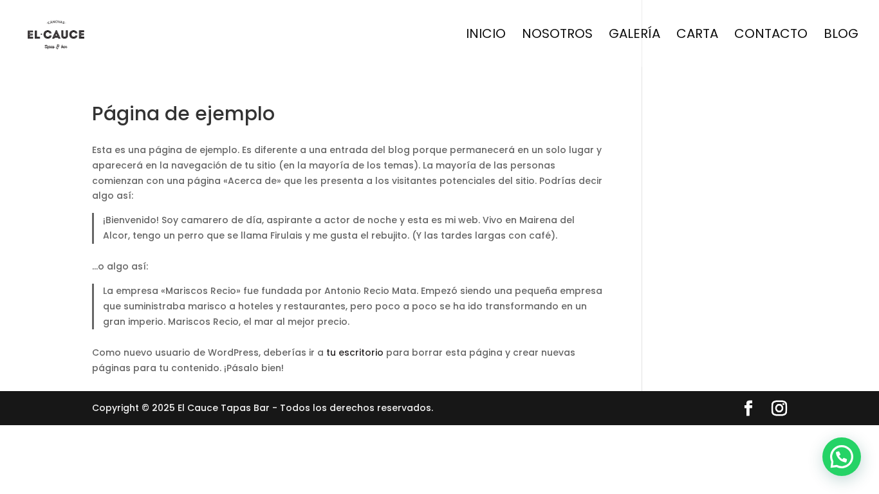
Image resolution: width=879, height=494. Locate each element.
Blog (841, 35)
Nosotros (557, 35)
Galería (634, 35)
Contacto (771, 35)
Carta (697, 35)
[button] (841, 456)
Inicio (486, 35)
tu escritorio (355, 352)
